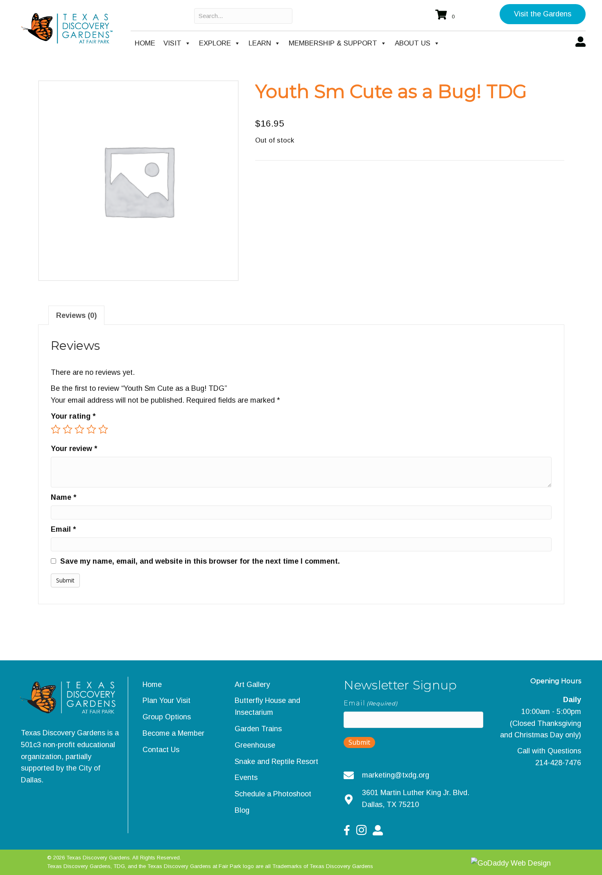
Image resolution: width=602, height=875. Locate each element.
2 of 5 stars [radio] (67, 429)
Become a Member (173, 733)
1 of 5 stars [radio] (56, 429)
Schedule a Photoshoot (273, 794)
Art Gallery (252, 684)
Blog (242, 810)
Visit (172, 43)
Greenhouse (255, 745)
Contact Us (161, 750)
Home (145, 43)
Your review (74, 448)
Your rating (73, 416)
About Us (412, 43)
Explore (215, 43)
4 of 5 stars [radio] (91, 429)
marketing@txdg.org (395, 775)
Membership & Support (333, 43)
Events (246, 777)
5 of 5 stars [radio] (103, 429)
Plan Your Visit (166, 700)
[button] (543, 14)
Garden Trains (258, 729)
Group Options (167, 717)
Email (63, 529)
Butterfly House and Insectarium (267, 706)
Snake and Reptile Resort (276, 761)
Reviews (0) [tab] (76, 315)
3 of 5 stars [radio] (79, 429)
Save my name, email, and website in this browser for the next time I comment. (200, 561)
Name (63, 497)
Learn (260, 43)
